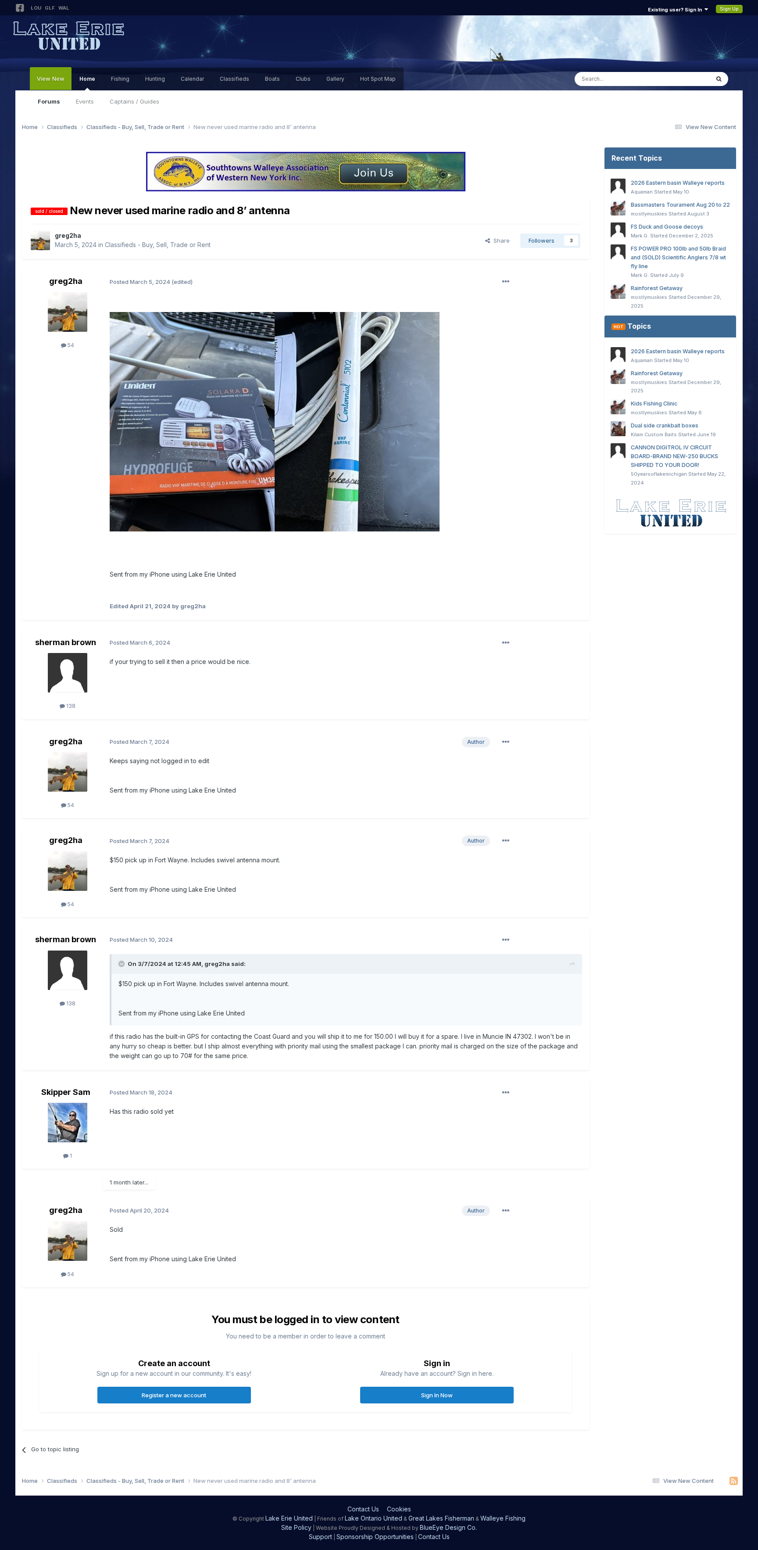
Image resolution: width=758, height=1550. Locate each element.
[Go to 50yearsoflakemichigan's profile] (618, 450)
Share (500, 240)
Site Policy (296, 1527)
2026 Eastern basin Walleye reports (678, 182)
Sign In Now (437, 1395)
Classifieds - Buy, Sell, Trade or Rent (158, 244)
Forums (49, 101)
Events (85, 101)
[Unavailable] (192, 421)
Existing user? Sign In (676, 10)
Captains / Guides (134, 101)
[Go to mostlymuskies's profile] (618, 208)
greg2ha (68, 235)
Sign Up (729, 9)
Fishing (120, 78)
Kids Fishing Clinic (654, 403)
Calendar (192, 78)
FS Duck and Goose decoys (667, 226)
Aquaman (642, 192)
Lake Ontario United (373, 1518)
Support (320, 1536)
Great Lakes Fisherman (441, 1518)
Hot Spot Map (378, 78)
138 (70, 706)
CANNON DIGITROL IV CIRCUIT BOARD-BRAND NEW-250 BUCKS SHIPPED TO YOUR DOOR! (674, 456)
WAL (63, 8)
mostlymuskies (649, 214)
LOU (36, 8)
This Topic (683, 78)
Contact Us (363, 1509)
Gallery (335, 78)
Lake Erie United (289, 1518)
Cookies (399, 1509)
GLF (50, 8)
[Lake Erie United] (670, 512)
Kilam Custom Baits (654, 434)
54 (70, 345)
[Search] (718, 79)
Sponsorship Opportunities (375, 1536)
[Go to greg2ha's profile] (40, 240)
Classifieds (234, 78)
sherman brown (65, 642)
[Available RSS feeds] (734, 1481)
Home (87, 78)
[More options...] (506, 281)
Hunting (155, 78)
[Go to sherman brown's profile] (67, 672)
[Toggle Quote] (122, 963)
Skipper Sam (65, 1092)
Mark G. (640, 236)
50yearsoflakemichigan (659, 474)
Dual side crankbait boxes (664, 425)
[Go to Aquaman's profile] (618, 186)
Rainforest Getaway (657, 288)
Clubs (303, 78)
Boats (272, 78)
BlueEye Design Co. (448, 1527)
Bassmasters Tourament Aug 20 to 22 (680, 204)
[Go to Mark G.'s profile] (618, 229)
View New (50, 78)
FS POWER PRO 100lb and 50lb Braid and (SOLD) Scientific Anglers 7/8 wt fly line (678, 257)
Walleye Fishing (503, 1518)
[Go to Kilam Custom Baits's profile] (618, 428)
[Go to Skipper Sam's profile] (67, 1122)
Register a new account (174, 1395)
